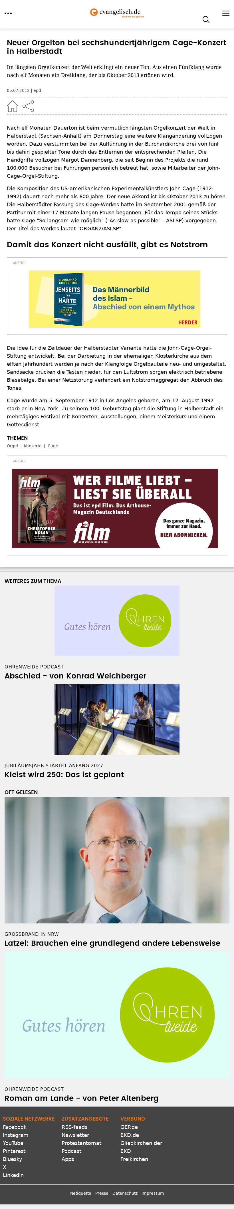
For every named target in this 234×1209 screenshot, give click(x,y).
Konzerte (33, 446)
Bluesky (12, 1159)
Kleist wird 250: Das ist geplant (64, 775)
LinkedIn (13, 1175)
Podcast (71, 1151)
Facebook (15, 1127)
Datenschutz (125, 1193)
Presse (101, 1193)
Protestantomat (81, 1143)
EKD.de (129, 1135)
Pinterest (14, 1151)
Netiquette (80, 1193)
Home (12, 106)
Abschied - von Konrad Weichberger (75, 676)
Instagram (16, 1135)
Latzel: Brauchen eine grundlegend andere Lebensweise (112, 943)
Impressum (153, 1193)
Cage (53, 446)
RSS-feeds (74, 1127)
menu (8, 13)
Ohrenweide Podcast (34, 1089)
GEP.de (129, 1127)
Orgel (12, 446)
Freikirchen (134, 1159)
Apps (68, 1159)
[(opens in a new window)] (114, 299)
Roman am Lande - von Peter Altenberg (82, 1098)
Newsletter (75, 1135)
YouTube (13, 1143)
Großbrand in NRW (32, 934)
